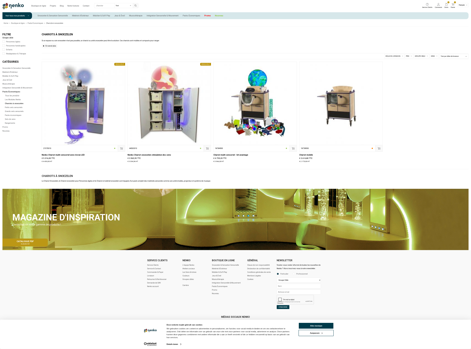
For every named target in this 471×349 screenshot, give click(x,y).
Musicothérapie (135, 15)
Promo (207, 15)
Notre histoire (73, 6)
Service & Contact (154, 269)
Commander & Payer (155, 272)
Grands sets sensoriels (14, 111)
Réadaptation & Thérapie (16, 54)
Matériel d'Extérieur (80, 15)
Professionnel (302, 274)
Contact (86, 6)
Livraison (150, 276)
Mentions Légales (254, 276)
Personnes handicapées (16, 46)
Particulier (284, 274)
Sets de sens (10, 119)
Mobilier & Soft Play (101, 15)
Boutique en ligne (38, 6)
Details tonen (172, 344)
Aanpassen (315, 333)
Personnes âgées (13, 42)
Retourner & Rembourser (157, 279)
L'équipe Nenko (188, 265)
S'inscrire (283, 307)
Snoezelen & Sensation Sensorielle (53, 15)
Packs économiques (13, 115)
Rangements (10, 123)
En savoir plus (51, 46)
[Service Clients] (427, 4)
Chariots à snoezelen (14, 103)
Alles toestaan (316, 326)
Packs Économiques (191, 15)
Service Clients (153, 265)
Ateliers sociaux (189, 269)
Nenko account (153, 286)
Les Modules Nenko (13, 99)
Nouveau (219, 15)
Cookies (250, 279)
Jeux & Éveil (119, 15)
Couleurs (186, 276)
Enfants (9, 50)
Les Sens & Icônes (189, 272)
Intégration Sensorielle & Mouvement (162, 15)
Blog (62, 6)
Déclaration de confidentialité (258, 269)
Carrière (186, 285)
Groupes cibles (188, 279)
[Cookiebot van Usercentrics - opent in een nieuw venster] (150, 344)
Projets (53, 6)
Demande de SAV (154, 283)
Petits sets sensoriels (13, 107)
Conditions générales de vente (259, 272)
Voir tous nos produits (15, 16)
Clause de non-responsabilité (258, 265)
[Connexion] (438, 4)
